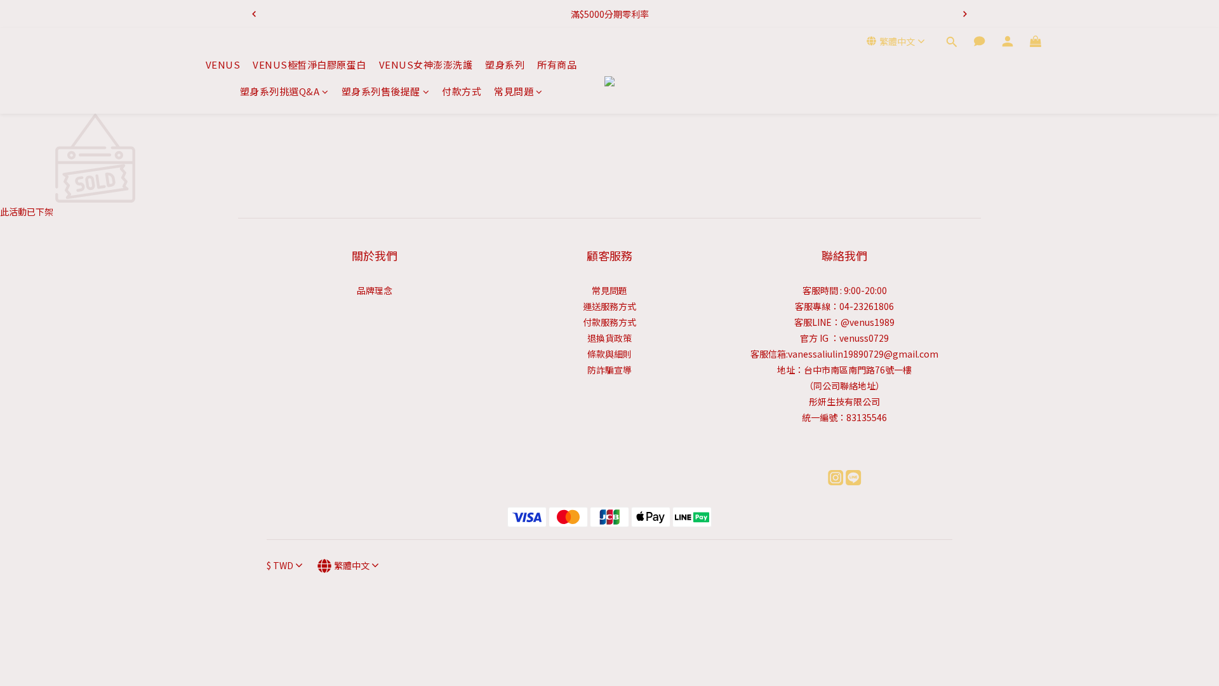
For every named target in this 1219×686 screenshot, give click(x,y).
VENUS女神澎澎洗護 (426, 64)
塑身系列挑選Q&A (280, 91)
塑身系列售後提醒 (381, 91)
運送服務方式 (609, 306)
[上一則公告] (254, 14)
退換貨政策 (609, 338)
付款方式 (461, 91)
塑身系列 (504, 64)
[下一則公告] (965, 14)
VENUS (223, 64)
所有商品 (556, 64)
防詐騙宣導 (609, 369)
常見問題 (513, 91)
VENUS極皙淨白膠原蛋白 (309, 64)
